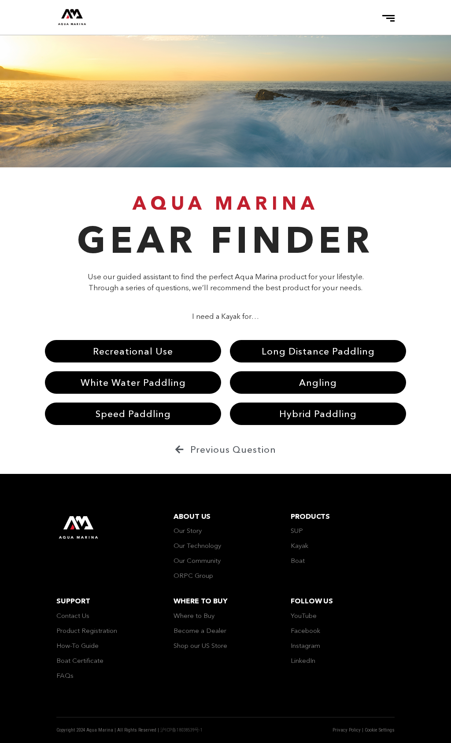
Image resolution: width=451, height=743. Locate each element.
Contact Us (72, 615)
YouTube (304, 615)
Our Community (197, 560)
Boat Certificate (80, 660)
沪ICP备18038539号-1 (181, 730)
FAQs (65, 675)
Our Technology (197, 545)
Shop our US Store (200, 645)
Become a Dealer (200, 630)
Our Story (188, 530)
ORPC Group (193, 575)
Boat (298, 560)
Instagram (305, 645)
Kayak (299, 545)
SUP (297, 530)
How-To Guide (77, 645)
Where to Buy (194, 615)
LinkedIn (303, 660)
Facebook (305, 630)
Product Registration (86, 630)
